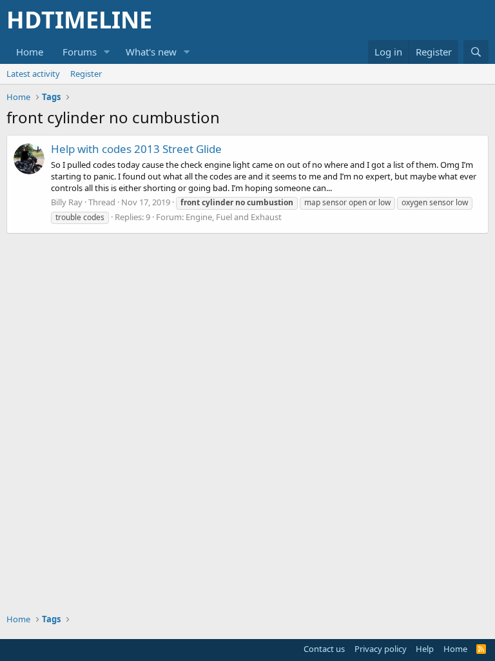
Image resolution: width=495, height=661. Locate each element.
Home (29, 51)
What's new (151, 51)
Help (425, 649)
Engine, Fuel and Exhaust (234, 217)
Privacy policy (380, 649)
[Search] (476, 52)
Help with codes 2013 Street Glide (136, 148)
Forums (80, 51)
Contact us (324, 649)
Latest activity (33, 73)
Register (86, 73)
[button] (107, 52)
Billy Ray (66, 202)
